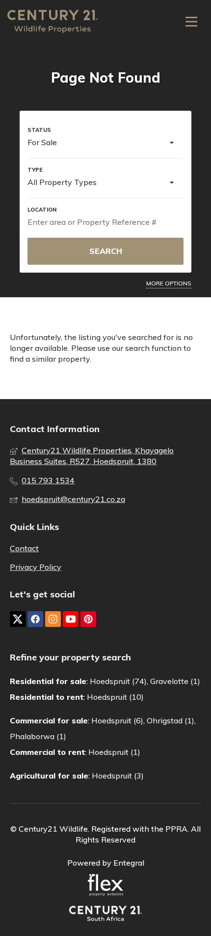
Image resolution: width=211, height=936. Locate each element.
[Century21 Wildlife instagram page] (53, 619)
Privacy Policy (35, 567)
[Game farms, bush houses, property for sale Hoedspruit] (52, 21)
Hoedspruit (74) (118, 681)
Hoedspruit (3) (118, 775)
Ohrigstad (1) (170, 720)
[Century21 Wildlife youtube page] (71, 619)
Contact (24, 548)
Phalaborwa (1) (38, 736)
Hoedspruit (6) (117, 720)
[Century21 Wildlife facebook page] (35, 619)
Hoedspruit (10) (115, 697)
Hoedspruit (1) (114, 752)
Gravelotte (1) (175, 681)
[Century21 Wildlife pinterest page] (88, 619)
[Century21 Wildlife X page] (18, 619)
